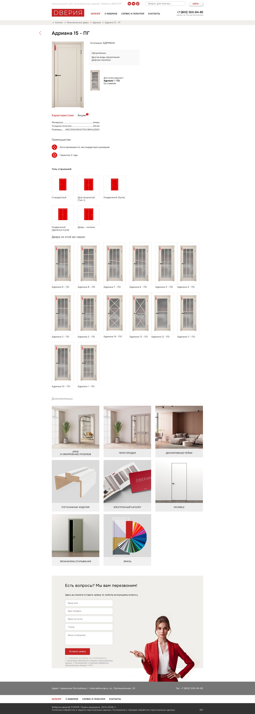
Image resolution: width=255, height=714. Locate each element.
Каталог (96, 13)
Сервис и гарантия (132, 13)
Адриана (97, 22)
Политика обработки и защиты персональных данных (81, 710)
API (201, 710)
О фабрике (111, 13)
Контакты (154, 13)
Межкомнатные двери (78, 22)
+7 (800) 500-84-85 (190, 12)
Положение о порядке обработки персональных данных (143, 710)
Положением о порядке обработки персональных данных (87, 664)
